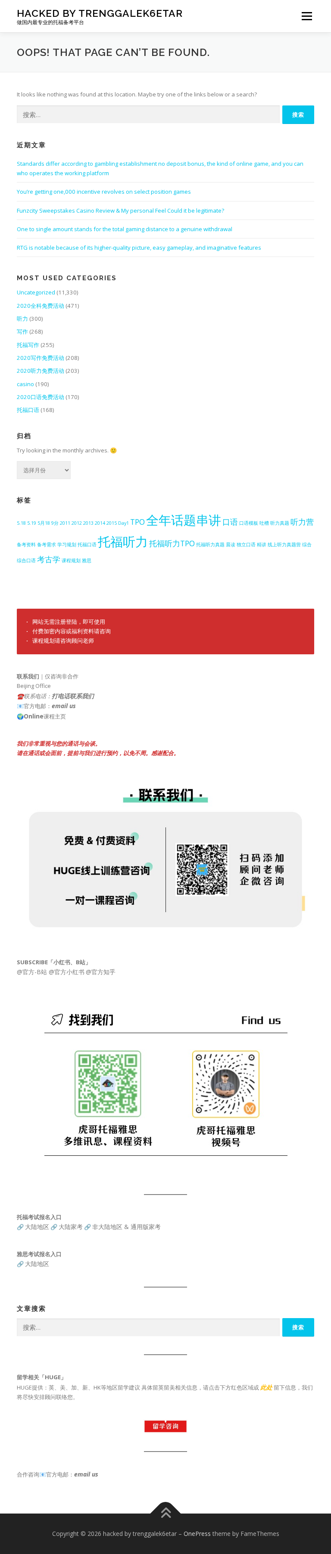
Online (34, 716)
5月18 (43, 523)
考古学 (48, 559)
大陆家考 (71, 1227)
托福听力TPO (172, 543)
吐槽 (264, 523)
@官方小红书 (65, 972)
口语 (230, 522)
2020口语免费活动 (40, 397)
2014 (100, 523)
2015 (111, 523)
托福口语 (28, 410)
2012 (77, 523)
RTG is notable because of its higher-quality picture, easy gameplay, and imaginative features (139, 247)
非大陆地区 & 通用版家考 (126, 1227)
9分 (55, 523)
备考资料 (26, 545)
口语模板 (248, 523)
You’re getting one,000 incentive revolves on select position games (104, 191)
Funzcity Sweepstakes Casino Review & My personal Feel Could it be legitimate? (120, 210)
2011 (65, 523)
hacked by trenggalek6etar (100, 13)
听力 (22, 318)
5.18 (21, 523)
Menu (306, 16)
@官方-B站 (32, 972)
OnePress (197, 1533)
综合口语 (26, 560)
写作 (22, 331)
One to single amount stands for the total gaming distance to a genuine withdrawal (124, 229)
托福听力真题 (210, 545)
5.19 (31, 523)
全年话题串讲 (183, 520)
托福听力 (123, 541)
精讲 (261, 545)
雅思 (86, 560)
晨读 (230, 545)
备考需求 (46, 545)
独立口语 (246, 545)
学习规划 (66, 545)
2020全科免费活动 (40, 306)
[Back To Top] (165, 1513)
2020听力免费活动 (40, 371)
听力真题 (279, 523)
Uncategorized (36, 292)
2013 (88, 523)
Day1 (123, 523)
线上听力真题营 (284, 545)
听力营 (302, 522)
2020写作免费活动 (40, 358)
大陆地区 (37, 1227)
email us (64, 706)
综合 (307, 545)
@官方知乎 (101, 972)
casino (25, 384)
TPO (137, 522)
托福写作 (28, 345)
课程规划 (71, 560)
